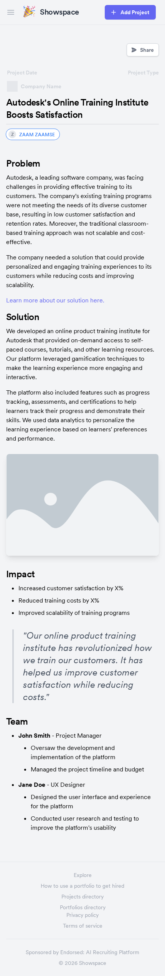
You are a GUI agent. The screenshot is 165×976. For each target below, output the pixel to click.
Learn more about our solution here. (55, 300)
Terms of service (82, 925)
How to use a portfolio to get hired (82, 885)
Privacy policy (82, 915)
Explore (83, 875)
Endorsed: (72, 952)
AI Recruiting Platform (112, 952)
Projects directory (82, 896)
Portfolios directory (83, 907)
